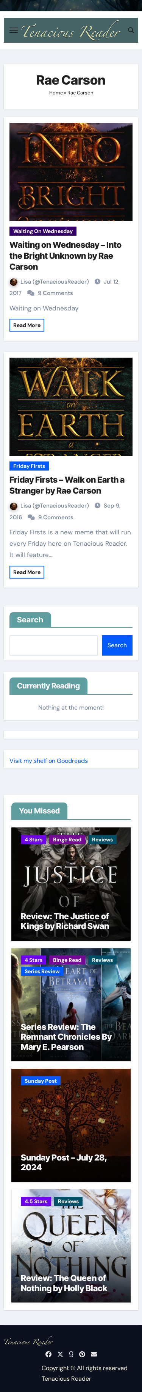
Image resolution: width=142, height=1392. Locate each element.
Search (30, 619)
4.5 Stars (36, 1201)
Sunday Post (41, 1080)
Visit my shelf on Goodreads (48, 761)
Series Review (42, 971)
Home (56, 93)
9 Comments (55, 293)
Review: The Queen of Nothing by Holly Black (64, 1283)
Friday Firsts (29, 466)
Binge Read (67, 839)
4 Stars (33, 839)
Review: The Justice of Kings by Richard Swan (65, 921)
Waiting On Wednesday (43, 231)
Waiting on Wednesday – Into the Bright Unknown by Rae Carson (65, 255)
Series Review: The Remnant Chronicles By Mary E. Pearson (66, 1037)
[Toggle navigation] (14, 30)
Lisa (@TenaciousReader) (55, 281)
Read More (27, 325)
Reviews (102, 839)
